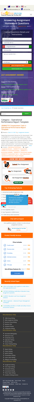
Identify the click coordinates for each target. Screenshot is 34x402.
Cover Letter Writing (10, 357)
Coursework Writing (10, 371)
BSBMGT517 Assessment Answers (10, 150)
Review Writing (8, 342)
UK (19, 6)
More (30, 145)
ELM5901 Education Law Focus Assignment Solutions (14, 296)
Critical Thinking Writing (11, 344)
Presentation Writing (10, 355)
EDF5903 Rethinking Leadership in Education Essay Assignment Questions (16, 292)
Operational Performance (14, 147)
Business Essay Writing (11, 322)
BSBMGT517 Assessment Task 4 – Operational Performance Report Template (14, 127)
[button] (29, 201)
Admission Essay (9, 335)
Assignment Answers (23, 132)
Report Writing (8, 349)
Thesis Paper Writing (10, 373)
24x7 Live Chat (27, 9)
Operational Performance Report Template (13, 156)
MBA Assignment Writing (11, 320)
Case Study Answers (25, 154)
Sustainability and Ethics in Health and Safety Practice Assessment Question (17, 306)
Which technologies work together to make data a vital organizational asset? (16, 287)
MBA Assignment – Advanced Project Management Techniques (16, 301)
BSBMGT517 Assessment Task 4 (10, 154)
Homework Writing (9, 369)
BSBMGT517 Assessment (20, 149)
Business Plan (8, 324)
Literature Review (9, 326)
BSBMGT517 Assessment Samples (23, 152)
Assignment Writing (10, 364)
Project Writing (8, 351)
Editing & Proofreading (10, 359)
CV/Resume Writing (10, 328)
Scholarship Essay (9, 338)
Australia (13, 6)
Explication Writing (9, 340)
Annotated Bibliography (11, 333)
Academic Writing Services (11, 375)
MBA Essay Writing (10, 318)
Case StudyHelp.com (6, 108)
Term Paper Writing (10, 367)
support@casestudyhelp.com (13, 9)
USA (25, 6)
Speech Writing (8, 353)
